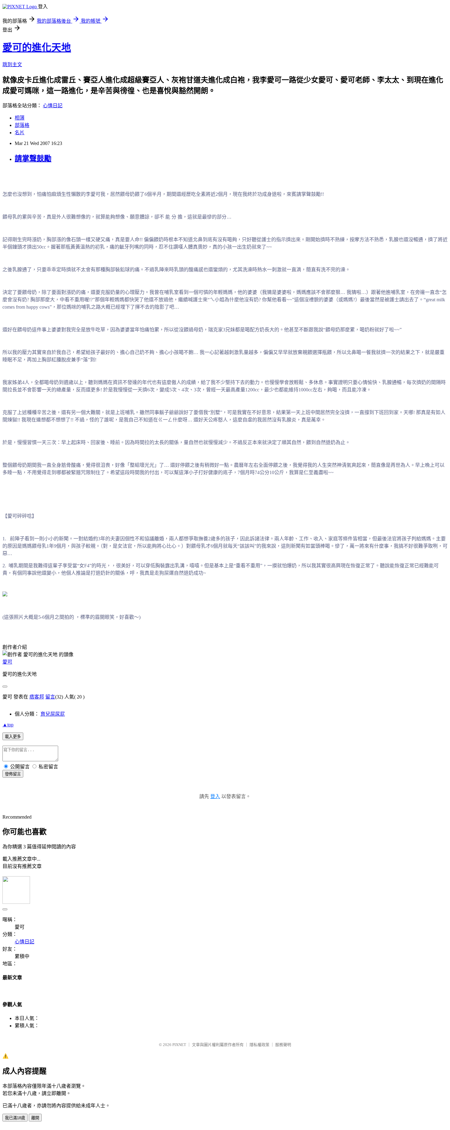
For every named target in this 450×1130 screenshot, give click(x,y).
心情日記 (52, 105)
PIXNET (179, 1044)
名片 (19, 132)
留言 (50, 696)
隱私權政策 (259, 1044)
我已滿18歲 (15, 1118)
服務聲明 (283, 1044)
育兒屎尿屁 (52, 714)
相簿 (19, 117)
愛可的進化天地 (36, 47)
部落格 (22, 125)
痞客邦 (36, 696)
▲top (7, 724)
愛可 (7, 661)
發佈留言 (13, 774)
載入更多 (13, 736)
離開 (35, 1118)
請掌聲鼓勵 (33, 158)
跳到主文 (12, 64)
